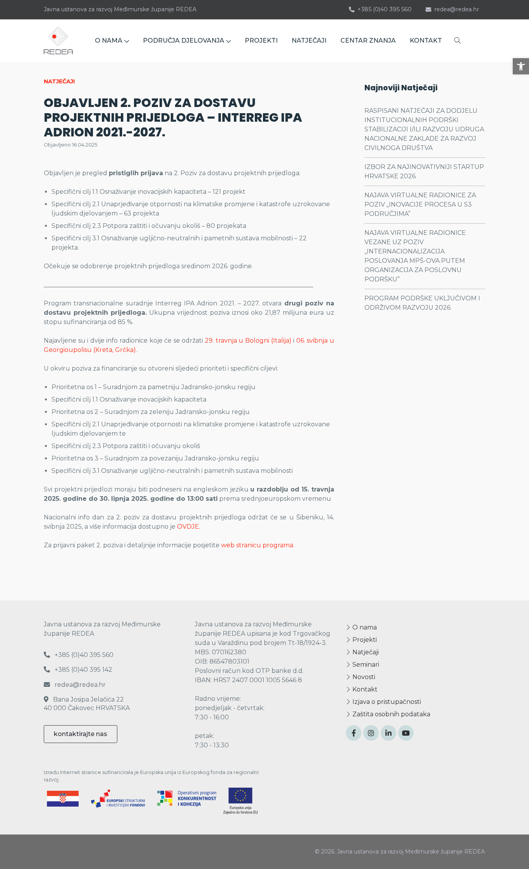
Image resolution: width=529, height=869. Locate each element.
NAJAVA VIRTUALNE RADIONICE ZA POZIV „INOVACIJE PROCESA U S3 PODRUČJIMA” (420, 204)
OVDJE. (189, 526)
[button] (521, 66)
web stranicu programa (257, 545)
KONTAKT (426, 40)
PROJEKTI (261, 40)
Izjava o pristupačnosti (386, 701)
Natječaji (365, 652)
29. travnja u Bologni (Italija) (248, 340)
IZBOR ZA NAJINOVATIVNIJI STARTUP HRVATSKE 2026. (424, 171)
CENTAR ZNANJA (368, 40)
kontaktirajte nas (80, 734)
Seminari (365, 664)
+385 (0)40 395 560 (384, 9)
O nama (364, 627)
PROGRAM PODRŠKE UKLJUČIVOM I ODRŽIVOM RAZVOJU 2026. (422, 303)
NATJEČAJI (309, 40)
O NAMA (108, 40)
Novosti (363, 677)
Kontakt (364, 689)
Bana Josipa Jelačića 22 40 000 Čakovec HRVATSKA (87, 704)
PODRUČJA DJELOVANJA (183, 40)
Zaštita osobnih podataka (390, 714)
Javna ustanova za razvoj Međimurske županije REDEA (120, 9)
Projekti (364, 639)
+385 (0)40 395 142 (82, 669)
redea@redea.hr (456, 9)
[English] (476, 41)
